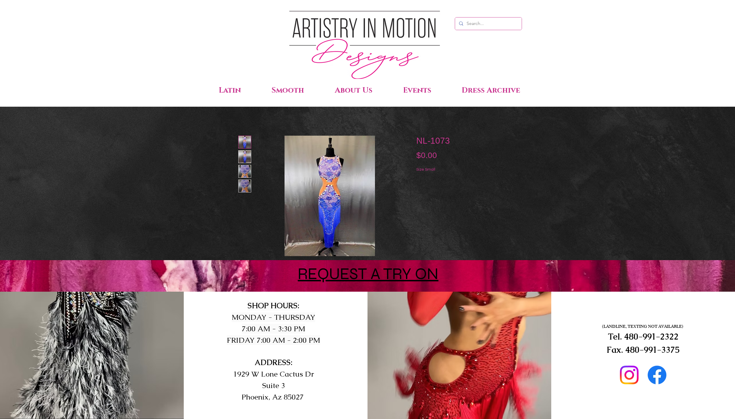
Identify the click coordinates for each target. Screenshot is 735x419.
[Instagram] (629, 375)
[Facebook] (657, 375)
